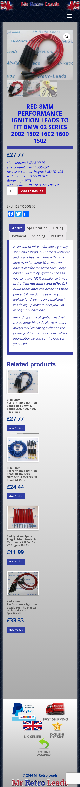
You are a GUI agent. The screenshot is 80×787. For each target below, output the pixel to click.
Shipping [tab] (38, 236)
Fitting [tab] (58, 228)
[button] (66, 36)
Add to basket (32, 191)
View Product (16, 428)
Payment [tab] (19, 236)
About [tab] (17, 228)
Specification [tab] (37, 228)
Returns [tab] (57, 236)
